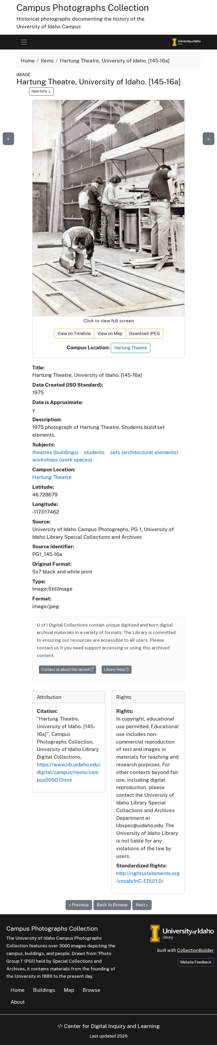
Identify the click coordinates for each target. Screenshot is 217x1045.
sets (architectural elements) (144, 452)
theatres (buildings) (55, 452)
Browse (91, 990)
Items (47, 61)
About (18, 1002)
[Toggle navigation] (23, 42)
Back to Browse (112, 904)
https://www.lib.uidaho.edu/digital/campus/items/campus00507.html (69, 772)
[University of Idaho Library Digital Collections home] (182, 933)
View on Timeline (74, 333)
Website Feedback (195, 962)
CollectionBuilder (195, 950)
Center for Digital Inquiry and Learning (111, 1026)
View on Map (110, 333)
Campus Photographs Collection (82, 7)
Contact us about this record (65, 669)
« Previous (79, 904)
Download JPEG (144, 333)
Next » (142, 904)
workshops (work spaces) (62, 460)
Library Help (114, 669)
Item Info (39, 91)
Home (28, 61)
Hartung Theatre (130, 347)
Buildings (44, 990)
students (94, 452)
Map (69, 990)
